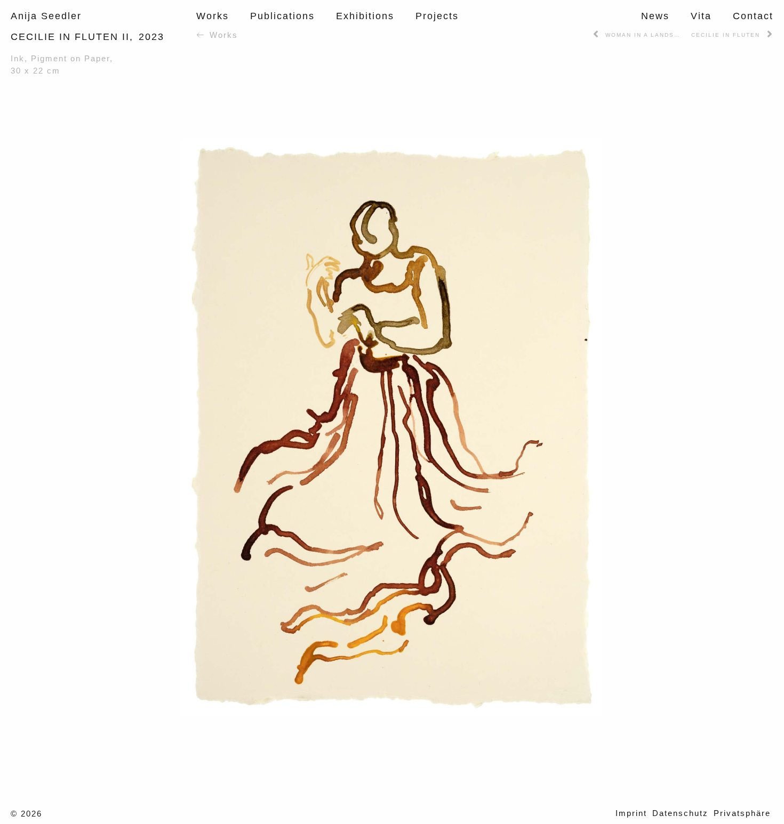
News (655, 16)
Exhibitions (365, 16)
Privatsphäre (742, 813)
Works (212, 16)
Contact (753, 16)
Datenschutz (680, 813)
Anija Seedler (46, 16)
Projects (437, 16)
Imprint (631, 813)
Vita (701, 16)
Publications (282, 16)
